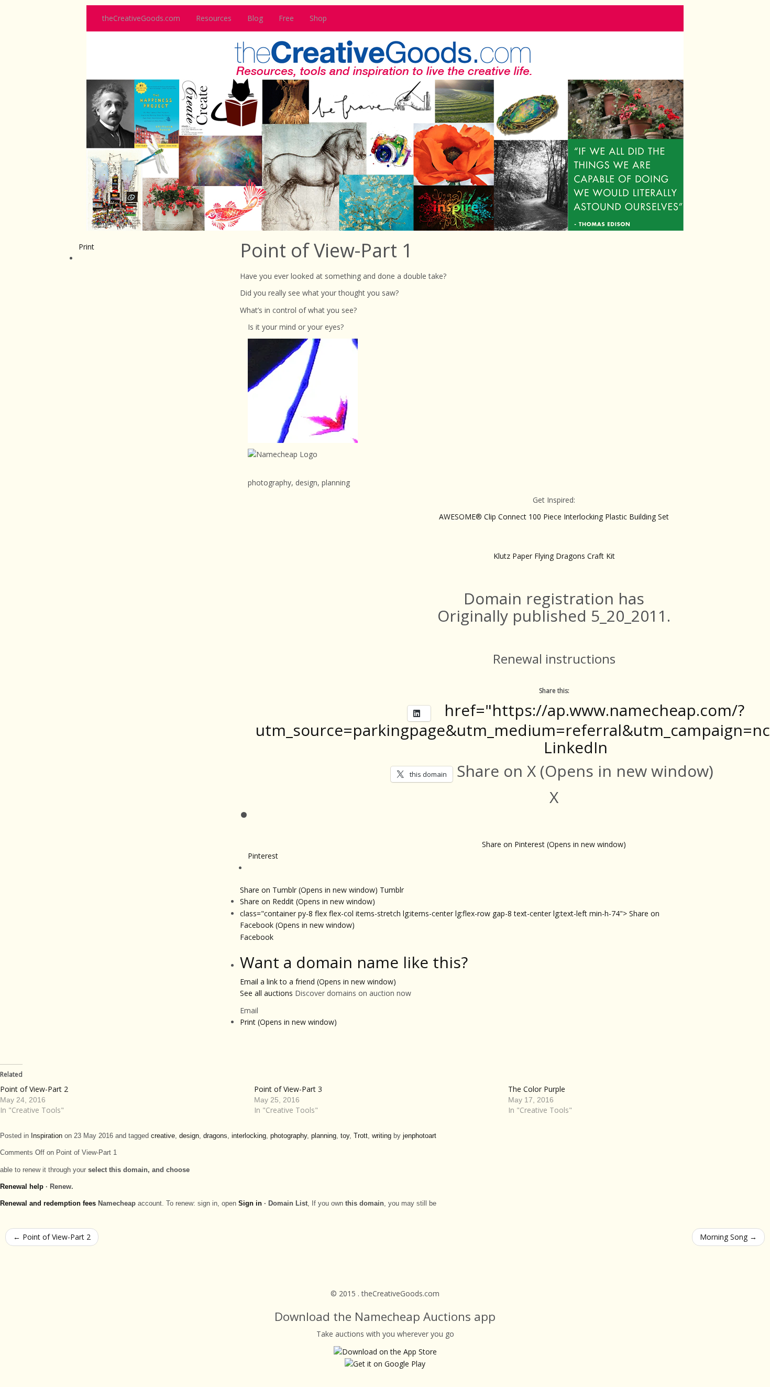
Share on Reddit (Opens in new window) (307, 901)
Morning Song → (728, 1237)
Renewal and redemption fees (48, 1203)
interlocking (249, 1136)
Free (286, 18)
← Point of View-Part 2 (52, 1237)
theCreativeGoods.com (141, 18)
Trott (361, 1136)
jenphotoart (419, 1136)
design (189, 1136)
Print (86, 247)
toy (344, 1136)
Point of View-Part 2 (34, 1089)
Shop (318, 18)
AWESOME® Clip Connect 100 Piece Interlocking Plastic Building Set (554, 517)
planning (323, 1136)
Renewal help (21, 1186)
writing (381, 1136)
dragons (215, 1136)
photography (288, 1136)
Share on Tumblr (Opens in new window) (322, 890)
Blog (255, 18)
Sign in (250, 1203)
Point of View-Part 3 (288, 1089)
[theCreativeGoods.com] (385, 130)
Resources (214, 18)
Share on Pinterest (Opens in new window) (554, 844)
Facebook (256, 937)
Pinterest (263, 856)
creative (163, 1136)
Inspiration (46, 1136)
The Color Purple (536, 1089)
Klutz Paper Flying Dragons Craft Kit (554, 556)
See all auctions (266, 993)
